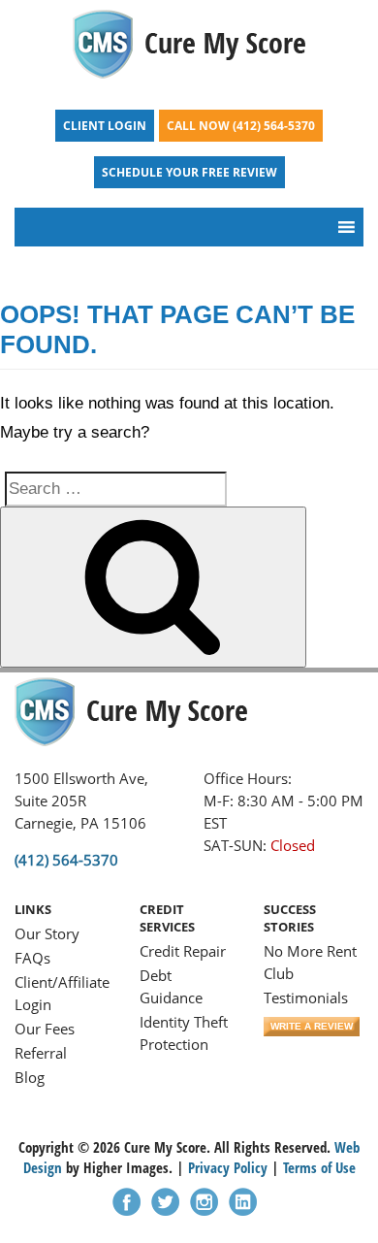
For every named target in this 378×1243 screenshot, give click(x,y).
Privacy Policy (228, 1167)
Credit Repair (183, 951)
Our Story (47, 933)
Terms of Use (319, 1167)
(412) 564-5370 (274, 125)
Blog (30, 1077)
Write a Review (311, 1026)
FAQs (32, 957)
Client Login (104, 125)
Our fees (45, 1028)
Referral (41, 1053)
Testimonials (306, 997)
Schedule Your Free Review (189, 172)
